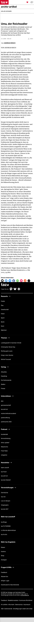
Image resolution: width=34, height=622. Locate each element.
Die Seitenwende (6, 380)
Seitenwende (8, 609)
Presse (3, 388)
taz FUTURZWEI (6, 526)
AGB (2, 609)
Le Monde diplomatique (8, 530)
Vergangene (4, 505)
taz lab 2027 (4, 509)
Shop (2, 555)
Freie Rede (4, 451)
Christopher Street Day (8, 347)
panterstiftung (5, 417)
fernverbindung (5, 438)
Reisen (3, 547)
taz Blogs (4, 522)
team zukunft (5, 467)
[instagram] (19, 290)
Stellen (3, 384)
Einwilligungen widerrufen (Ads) (22, 609)
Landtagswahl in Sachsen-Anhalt (11, 343)
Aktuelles (4, 372)
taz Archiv (4, 534)
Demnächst (4, 492)
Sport (2, 318)
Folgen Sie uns (5, 289)
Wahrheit (4, 330)
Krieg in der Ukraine (7, 355)
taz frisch (4, 472)
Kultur (3, 313)
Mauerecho (4, 447)
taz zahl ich (4, 409)
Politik (3, 301)
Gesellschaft (5, 309)
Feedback (4, 572)
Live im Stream (5, 501)
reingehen (4, 455)
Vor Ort (3, 497)
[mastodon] (11, 290)
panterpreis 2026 (6, 422)
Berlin (3, 322)
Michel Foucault (6, 359)
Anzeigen (4, 560)
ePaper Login (5, 580)
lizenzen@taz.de (25, 595)
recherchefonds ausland (8, 413)
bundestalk (4, 434)
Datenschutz (19, 604)
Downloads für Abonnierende (10, 585)
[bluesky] (15, 290)
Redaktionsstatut (13, 600)
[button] (32, 2)
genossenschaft (6, 405)
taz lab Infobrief (6, 480)
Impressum (26, 604)
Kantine (3, 551)
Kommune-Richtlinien (25, 600)
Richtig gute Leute (6, 351)
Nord (2, 326)
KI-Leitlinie (4, 604)
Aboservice (4, 576)
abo (2, 401)
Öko (2, 305)
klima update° (5, 442)
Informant (11, 604)
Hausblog (4, 376)
